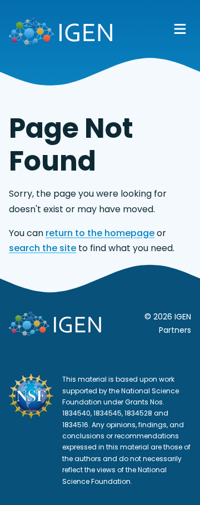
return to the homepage (100, 233)
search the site (42, 248)
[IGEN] (60, 34)
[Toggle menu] (180, 29)
